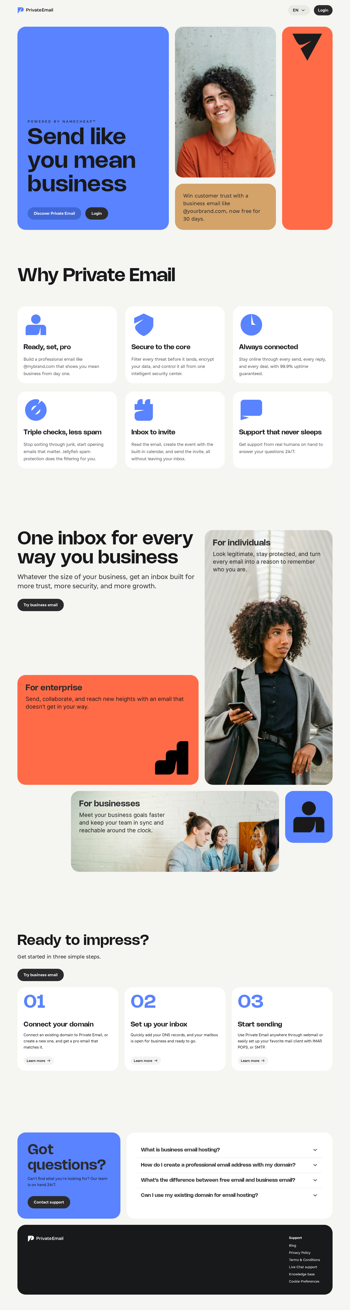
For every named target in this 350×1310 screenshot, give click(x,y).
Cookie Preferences (304, 1281)
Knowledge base (302, 1274)
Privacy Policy (300, 1252)
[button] (229, 1150)
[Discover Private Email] (35, 10)
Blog (292, 1245)
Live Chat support (303, 1266)
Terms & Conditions (304, 1259)
